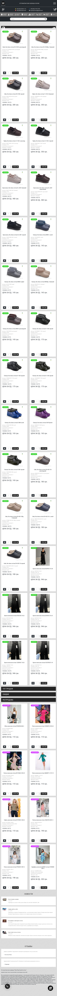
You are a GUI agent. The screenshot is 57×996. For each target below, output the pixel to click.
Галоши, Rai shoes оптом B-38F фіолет (43, 422)
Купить (15, 72)
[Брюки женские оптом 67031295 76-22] (14, 603)
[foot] (53, 27)
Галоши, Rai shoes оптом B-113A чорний (42, 375)
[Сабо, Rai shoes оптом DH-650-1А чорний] (14, 554)
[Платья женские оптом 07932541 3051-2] (14, 854)
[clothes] (3, 27)
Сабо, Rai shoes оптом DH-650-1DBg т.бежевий (14, 517)
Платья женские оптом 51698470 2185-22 (43, 726)
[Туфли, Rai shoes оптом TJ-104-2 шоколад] (14, 131)
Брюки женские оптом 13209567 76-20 (14, 662)
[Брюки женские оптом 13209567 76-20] (14, 650)
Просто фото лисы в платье (14, 932)
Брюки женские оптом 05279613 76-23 (43, 568)
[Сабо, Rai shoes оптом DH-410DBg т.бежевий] (43, 37)
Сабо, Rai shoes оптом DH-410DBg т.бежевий (42, 47)
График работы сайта (13, 909)
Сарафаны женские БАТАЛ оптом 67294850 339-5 (42, 867)
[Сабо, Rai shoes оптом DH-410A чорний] (14, 84)
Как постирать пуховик (13, 899)
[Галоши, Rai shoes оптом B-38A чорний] (14, 460)
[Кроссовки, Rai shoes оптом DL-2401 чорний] (14, 225)
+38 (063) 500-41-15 (21, 8)
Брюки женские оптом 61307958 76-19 (43, 662)
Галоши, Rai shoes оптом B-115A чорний (14, 375)
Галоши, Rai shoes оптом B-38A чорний (14, 469)
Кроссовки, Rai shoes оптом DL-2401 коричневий (42, 188)
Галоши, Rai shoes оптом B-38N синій (14, 422)
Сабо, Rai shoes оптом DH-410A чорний (14, 94)
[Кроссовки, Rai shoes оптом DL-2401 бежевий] (14, 178)
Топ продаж (8, 689)
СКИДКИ (6, 694)
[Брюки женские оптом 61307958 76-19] (43, 650)
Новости (28, 894)
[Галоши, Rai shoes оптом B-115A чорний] (14, 366)
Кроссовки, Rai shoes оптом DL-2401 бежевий (14, 188)
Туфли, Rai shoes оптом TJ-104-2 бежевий (43, 94)
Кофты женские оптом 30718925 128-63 (14, 820)
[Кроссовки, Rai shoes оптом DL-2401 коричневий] (43, 178)
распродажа (8, 700)
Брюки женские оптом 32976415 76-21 (43, 615)
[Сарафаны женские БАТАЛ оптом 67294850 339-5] (43, 854)
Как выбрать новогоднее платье (15, 920)
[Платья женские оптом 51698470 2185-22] (43, 714)
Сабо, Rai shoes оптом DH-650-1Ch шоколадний (43, 470)
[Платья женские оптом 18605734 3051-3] (43, 807)
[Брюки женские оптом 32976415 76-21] (43, 603)
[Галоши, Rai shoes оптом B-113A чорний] (43, 366)
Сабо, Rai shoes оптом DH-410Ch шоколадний (14, 47)
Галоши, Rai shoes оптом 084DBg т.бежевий (42, 281)
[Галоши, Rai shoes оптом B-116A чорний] (43, 319)
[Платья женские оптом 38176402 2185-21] (14, 761)
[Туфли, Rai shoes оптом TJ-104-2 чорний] (43, 131)
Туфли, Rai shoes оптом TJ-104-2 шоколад (14, 141)
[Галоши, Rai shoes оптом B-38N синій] (14, 413)
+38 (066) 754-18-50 (35, 8)
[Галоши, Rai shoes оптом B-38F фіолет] (43, 413)
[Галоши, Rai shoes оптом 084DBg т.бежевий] (43, 272)
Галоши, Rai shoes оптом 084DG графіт (14, 281)
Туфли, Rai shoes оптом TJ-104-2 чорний (42, 141)
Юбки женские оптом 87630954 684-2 (14, 726)
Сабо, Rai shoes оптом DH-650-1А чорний (14, 563)
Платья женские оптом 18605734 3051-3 (42, 820)
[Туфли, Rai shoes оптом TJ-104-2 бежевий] (43, 84)
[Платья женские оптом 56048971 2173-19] (43, 761)
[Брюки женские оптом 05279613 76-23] (43, 556)
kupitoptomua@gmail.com (36, 10)
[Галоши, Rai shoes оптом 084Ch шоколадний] (14, 319)
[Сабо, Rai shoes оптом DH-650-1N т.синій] (43, 507)
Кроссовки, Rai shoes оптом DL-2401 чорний (14, 235)
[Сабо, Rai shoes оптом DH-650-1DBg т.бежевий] (14, 507)
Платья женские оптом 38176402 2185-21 (14, 773)
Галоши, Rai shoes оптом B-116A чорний (42, 328)
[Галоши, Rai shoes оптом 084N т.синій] (43, 225)
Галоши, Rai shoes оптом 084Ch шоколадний (14, 328)
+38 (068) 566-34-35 (21, 10)
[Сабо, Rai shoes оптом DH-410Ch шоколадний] (14, 37)
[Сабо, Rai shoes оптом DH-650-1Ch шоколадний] (43, 460)
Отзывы (28, 946)
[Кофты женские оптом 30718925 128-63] (14, 807)
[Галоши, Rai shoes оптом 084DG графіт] (14, 272)
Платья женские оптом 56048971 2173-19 (43, 773)
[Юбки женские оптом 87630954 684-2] (14, 714)
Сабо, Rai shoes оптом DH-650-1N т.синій (42, 516)
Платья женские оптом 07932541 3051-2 (14, 867)
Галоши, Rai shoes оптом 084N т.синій (43, 235)
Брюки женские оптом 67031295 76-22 (14, 615)
